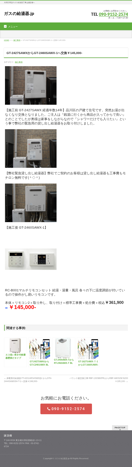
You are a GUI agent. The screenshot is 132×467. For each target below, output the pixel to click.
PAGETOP (120, 427)
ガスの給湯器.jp (19, 13)
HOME (6, 40)
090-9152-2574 (113, 14)
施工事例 (16, 40)
